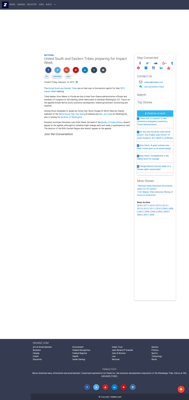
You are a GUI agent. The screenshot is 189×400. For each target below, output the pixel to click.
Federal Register (79, 353)
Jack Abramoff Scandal (122, 350)
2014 (164, 205)
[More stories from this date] (77, 82)
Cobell (35, 356)
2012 (145, 208)
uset (68, 76)
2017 (145, 205)
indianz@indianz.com (153, 82)
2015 (158, 205)
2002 (139, 214)
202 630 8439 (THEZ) (154, 87)
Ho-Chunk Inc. (109, 373)
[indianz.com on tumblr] (172, 63)
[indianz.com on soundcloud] (155, 63)
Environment (78, 347)
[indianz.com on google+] (164, 63)
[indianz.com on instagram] (154, 68)
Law (114, 356)
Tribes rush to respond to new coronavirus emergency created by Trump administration (152, 121)
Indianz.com (116, 396)
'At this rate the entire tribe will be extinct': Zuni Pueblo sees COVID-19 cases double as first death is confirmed (155, 134)
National (49, 55)
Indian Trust (117, 347)
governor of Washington (71, 117)
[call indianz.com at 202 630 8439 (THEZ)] (140, 86)
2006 (147, 211)
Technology (156, 356)
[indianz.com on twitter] (147, 63)
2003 (166, 211)
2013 (139, 208)
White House (64, 114)
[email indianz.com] (140, 82)
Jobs (41, 4)
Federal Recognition (81, 350)
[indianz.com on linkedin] (161, 68)
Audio (49, 4)
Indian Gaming (78, 359)
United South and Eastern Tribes (62, 88)
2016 (152, 205)
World (154, 359)
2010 (158, 208)
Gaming (21, 4)
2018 (139, 205)
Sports (154, 353)
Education (37, 359)
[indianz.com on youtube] (168, 68)
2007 (140, 211)
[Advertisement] (110, 32)
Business (37, 350)
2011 (152, 208)
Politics (155, 350)
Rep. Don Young (78, 114)
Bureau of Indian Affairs (112, 122)
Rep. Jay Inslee (105, 114)
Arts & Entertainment (42, 347)
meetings (57, 76)
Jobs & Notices (119, 353)
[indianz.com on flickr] (146, 68)
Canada (36, 353)
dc (47, 76)
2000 (152, 214)
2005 (153, 211)
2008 (171, 208)
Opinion (154, 347)
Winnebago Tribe (165, 373)
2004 (159, 211)
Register (32, 4)
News (12, 4)
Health (75, 356)
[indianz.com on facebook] (140, 63)
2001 (145, 214)
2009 (164, 208)
